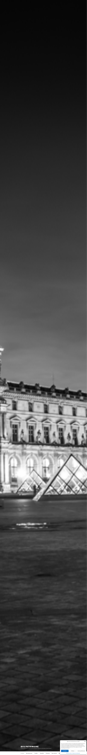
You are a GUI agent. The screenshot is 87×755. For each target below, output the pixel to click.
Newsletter (42, 753)
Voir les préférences (81, 750)
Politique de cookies (69, 753)
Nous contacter (54, 753)
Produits (36, 753)
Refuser (72, 750)
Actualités (22, 753)
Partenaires (48, 753)
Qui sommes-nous (29, 753)
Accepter (64, 750)
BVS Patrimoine (30, 747)
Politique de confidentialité (76, 753)
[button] (84, 741)
